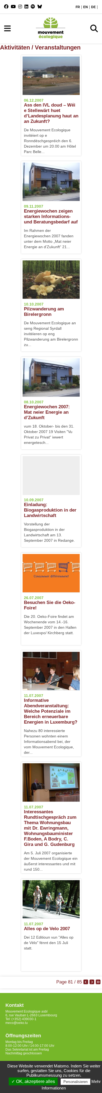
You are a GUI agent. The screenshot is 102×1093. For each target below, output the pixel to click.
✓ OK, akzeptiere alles (33, 1081)
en (85, 7)
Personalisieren (75, 1082)
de (93, 7)
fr (78, 7)
